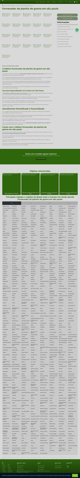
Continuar (75, 475)
